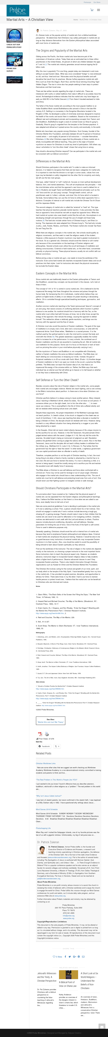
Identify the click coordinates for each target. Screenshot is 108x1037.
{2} (68, 99)
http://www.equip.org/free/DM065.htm (50, 688)
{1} (46, 64)
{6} (54, 336)
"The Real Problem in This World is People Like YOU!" (56, 779)
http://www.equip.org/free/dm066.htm (50, 613)
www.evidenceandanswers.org (59, 857)
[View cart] (91, 10)
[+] (68, 974)
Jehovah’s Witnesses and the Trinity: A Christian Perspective (46, 977)
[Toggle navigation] (98, 10)
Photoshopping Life (43, 828)
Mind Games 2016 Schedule (47, 809)
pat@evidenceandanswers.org (48, 878)
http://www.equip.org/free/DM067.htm (53, 705)
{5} (44, 220)
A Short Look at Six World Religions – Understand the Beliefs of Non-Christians (89, 981)
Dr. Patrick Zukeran (48, 842)
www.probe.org (59, 895)
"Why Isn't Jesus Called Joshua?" (49, 796)
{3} (45, 139)
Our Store (97, 2)
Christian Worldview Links (46, 763)
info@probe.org (68, 915)
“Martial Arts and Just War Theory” (51, 722)
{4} (40, 190)
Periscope (87, 2)
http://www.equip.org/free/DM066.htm (50, 698)
